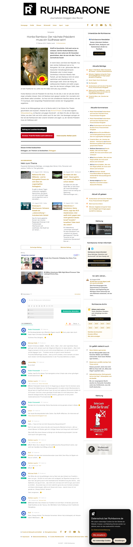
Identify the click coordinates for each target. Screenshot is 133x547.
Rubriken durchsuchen (95, 332)
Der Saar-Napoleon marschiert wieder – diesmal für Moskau (99, 182)
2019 (108, 328)
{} (49, 306)
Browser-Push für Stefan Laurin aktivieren (37, 136)
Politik (32, 25)
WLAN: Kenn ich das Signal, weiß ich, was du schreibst (100, 282)
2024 (102, 324)
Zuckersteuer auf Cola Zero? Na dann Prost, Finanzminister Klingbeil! (100, 86)
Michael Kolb (32, 343)
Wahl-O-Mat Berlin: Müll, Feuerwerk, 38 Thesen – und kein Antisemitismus (100, 70)
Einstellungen (120, 540)
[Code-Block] (47, 306)
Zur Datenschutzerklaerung (100, 530)
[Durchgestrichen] (36, 306)
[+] (52, 306)
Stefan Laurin (33, 381)
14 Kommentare (60, 43)
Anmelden (77, 294)
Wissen (38, 25)
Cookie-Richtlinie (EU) (57, 536)
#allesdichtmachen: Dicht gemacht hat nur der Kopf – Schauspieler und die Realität (100, 376)
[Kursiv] (31, 306)
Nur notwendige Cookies (102, 540)
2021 (96, 328)
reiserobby (32, 362)
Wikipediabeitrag (26, 113)
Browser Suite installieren (99, 265)
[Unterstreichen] (34, 306)
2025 (96, 324)
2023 (108, 324)
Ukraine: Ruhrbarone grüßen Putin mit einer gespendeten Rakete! (100, 143)
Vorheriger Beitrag (36, 247)
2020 (102, 328)
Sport (61, 25)
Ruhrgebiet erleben (51, 532)
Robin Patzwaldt (43, 383)
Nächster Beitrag (66, 247)
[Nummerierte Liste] (39, 306)
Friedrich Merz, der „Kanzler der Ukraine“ (98, 97)
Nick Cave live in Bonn (96, 204)
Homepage (24, 25)
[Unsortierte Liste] (42, 306)
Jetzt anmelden (99, 53)
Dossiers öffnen (93, 334)
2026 (90, 324)
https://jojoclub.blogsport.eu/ (37, 416)
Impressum (25, 536)
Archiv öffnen (99, 319)
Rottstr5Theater (56, 111)
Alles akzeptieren (99, 535)
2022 (90, 328)
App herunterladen (99, 260)
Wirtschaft (47, 25)
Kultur (55, 25)
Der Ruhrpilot (93, 83)
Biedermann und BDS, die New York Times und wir (100, 363)
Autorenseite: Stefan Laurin (66, 136)
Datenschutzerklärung (40, 536)
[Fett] (29, 306)
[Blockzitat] (44, 306)
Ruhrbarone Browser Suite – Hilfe (77, 536)
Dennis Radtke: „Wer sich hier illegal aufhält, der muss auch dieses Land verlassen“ (101, 159)
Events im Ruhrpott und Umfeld (32, 532)
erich (30, 411)
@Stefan (31, 455)
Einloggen (52, 151)
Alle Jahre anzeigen (94, 336)
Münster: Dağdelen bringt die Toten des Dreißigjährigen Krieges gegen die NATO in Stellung (100, 75)
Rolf (29, 421)
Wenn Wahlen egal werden (97, 350)
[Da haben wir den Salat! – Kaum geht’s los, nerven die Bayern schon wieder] (57, 175)
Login (67, 25)
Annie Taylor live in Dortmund (98, 80)
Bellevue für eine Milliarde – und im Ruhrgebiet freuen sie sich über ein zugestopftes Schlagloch (99, 92)
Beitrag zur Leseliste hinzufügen (33, 129)
